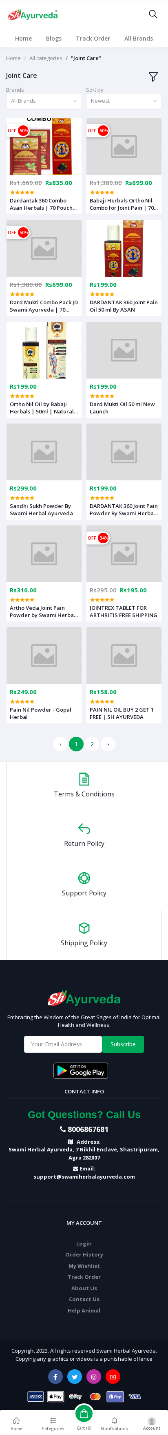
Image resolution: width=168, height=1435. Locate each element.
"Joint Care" (86, 58)
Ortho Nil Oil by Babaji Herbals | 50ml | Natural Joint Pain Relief (42, 407)
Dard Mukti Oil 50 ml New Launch (122, 407)
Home (23, 38)
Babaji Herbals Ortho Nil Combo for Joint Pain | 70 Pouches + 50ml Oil (122, 204)
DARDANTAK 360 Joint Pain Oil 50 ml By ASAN (124, 306)
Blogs (54, 38)
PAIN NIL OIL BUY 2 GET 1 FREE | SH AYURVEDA (122, 713)
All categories (45, 58)
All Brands (138, 38)
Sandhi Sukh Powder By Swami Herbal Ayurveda (41, 509)
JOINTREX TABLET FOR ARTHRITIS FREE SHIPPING (123, 611)
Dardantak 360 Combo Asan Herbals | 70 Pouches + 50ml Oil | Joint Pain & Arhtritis (44, 204)
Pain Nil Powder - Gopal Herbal (40, 713)
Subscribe (123, 1044)
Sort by (95, 89)
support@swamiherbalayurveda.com (84, 1176)
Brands (15, 89)
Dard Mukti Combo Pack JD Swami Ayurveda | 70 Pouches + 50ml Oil (44, 306)
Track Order (93, 38)
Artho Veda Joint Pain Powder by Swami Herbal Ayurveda (42, 611)
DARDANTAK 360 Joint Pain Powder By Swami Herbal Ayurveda (124, 509)
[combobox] (44, 102)
